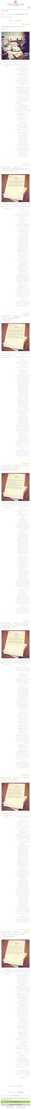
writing (25, 305)
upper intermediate (23, 149)
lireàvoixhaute (23, 249)
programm (28, 1039)
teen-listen (23, 140)
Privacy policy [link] (21, 1107)
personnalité (25, 262)
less (28, 699)
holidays (21, 233)
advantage (23, 814)
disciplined (20, 74)
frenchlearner (23, 90)
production (23, 273)
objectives (23, 116)
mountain (20, 253)
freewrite (23, 222)
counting (23, 211)
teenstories (23, 142)
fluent (26, 81)
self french (23, 133)
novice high (23, 255)
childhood (22, 818)
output (26, 260)
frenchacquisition (23, 87)
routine (27, 585)
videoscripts (23, 154)
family (23, 517)
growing (28, 839)
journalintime (23, 244)
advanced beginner (23, 204)
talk (18, 294)
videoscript (23, 152)
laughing (28, 1007)
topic (27, 296)
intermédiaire (23, 99)
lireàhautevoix (23, 246)
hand (26, 531)
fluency (20, 81)
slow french (23, 285)
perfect (17, 262)
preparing (25, 120)
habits (20, 97)
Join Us (10, 66)
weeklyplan (22, 1075)
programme (20, 1041)
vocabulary (25, 303)
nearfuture (26, 1016)
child (18, 818)
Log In (11, 64)
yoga (29, 612)
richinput (20, 280)
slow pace (21, 287)
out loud (20, 260)
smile (27, 1057)
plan (28, 1027)
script (27, 280)
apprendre (23, 354)
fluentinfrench (23, 83)
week (18, 1075)
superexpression (23, 290)
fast (25, 217)
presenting (23, 271)
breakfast (21, 358)
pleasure (20, 118)
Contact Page (15, 1095)
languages (21, 112)
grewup (24, 839)
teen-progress (25, 294)
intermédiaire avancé (23, 102)
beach (19, 208)
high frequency (23, 231)
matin (20, 554)
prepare (20, 120)
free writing (23, 220)
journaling (23, 242)
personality (23, 564)
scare (18, 1050)
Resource (26, 24)
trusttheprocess (23, 145)
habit (28, 94)
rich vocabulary (23, 278)
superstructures (23, 292)
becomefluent (23, 67)
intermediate (23, 105)
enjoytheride (23, 78)
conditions (23, 71)
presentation (23, 269)
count (27, 209)
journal (25, 240)
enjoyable (23, 76)
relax (25, 127)
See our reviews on (15, 1092)
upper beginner (23, 147)
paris (18, 874)
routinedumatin (20, 587)
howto (25, 97)
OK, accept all (15, 1101)
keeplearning (23, 108)
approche (27, 64)
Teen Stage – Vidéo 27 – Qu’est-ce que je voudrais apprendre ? (15, 318)
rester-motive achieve (23, 131)
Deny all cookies (15, 1104)
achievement (23, 61)
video (18, 303)
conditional (24, 208)
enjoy (27, 74)
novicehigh (23, 257)
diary (18, 215)
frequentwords (23, 227)
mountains (25, 253)
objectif (26, 114)
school (20, 897)
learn (26, 112)
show (26, 432)
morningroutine (23, 555)
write (20, 305)
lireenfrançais (23, 251)
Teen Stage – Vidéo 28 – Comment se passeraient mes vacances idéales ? (14, 169)
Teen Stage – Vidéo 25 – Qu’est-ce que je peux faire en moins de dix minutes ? (15, 625)
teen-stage (21, 296)
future (27, 991)
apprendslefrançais (23, 206)
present (23, 122)
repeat (18, 129)
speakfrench (23, 138)
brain (18, 69)
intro (19, 240)
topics (23, 298)
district (19, 828)
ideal (25, 233)
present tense (23, 124)
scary (22, 1050)
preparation (26, 118)
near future (20, 1016)
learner (20, 114)
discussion (25, 215)
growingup (20, 841)
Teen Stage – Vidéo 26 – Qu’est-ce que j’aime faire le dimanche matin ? (15, 468)
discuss (18, 826)
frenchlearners (23, 92)
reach (20, 127)
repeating (26, 276)
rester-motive (26, 129)
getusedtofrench (20, 94)
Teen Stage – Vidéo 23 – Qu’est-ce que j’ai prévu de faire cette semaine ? (15, 934)
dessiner (20, 364)
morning (25, 554)
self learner (23, 135)
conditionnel (21, 209)
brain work (25, 69)
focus (23, 85)
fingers (27, 828)
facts (21, 217)
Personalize (10, 1107)
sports (27, 287)
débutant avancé (23, 213)
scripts (20, 283)
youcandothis (23, 156)
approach (20, 65)
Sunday (27, 594)
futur (23, 991)
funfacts (20, 529)
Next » (20, 20)
